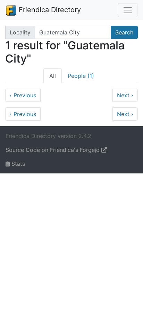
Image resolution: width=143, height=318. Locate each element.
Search (124, 32)
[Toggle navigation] (127, 10)
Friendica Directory (49, 10)
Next (125, 95)
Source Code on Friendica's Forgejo (53, 149)
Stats (17, 163)
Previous (23, 95)
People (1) (81, 75)
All (52, 75)
